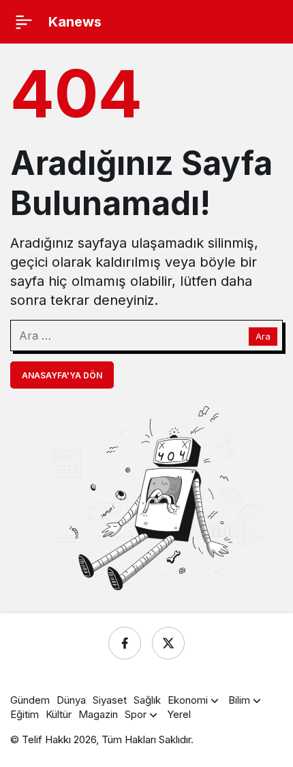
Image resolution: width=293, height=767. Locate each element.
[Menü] (23, 21)
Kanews (75, 22)
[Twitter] (168, 643)
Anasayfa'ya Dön (62, 375)
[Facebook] (124, 643)
